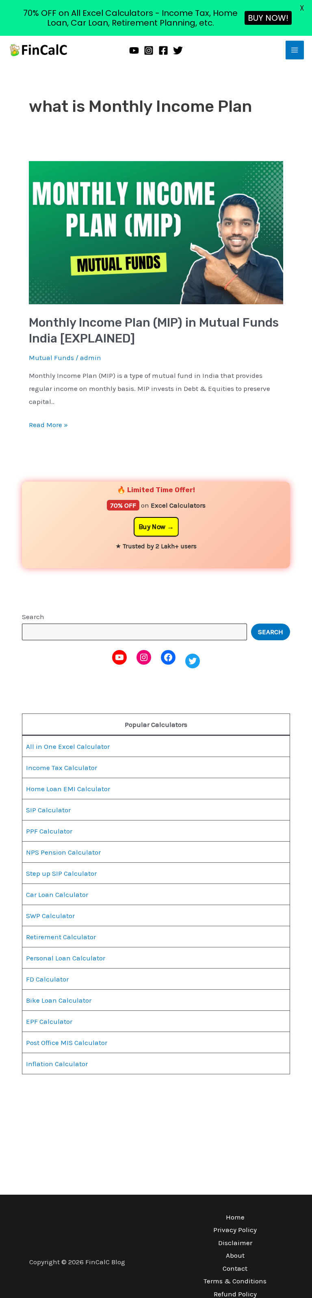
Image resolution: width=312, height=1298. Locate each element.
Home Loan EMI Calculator (68, 789)
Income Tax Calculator (61, 768)
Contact (235, 1268)
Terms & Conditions (235, 1281)
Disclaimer (235, 1243)
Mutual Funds (51, 357)
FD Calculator (47, 979)
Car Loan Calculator (57, 894)
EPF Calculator (49, 1021)
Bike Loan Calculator (58, 1000)
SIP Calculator (48, 810)
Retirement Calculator (61, 937)
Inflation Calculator (57, 1064)
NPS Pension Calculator (63, 852)
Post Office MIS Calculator (66, 1042)
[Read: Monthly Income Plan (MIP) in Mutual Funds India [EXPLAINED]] (156, 232)
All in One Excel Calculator (68, 746)
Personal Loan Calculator (65, 958)
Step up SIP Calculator (61, 873)
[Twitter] (178, 50)
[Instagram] (149, 50)
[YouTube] (134, 50)
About (235, 1255)
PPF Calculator (49, 831)
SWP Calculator (50, 916)
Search (33, 617)
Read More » (48, 424)
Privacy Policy (235, 1230)
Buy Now (152, 527)
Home (235, 1217)
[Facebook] (163, 50)
